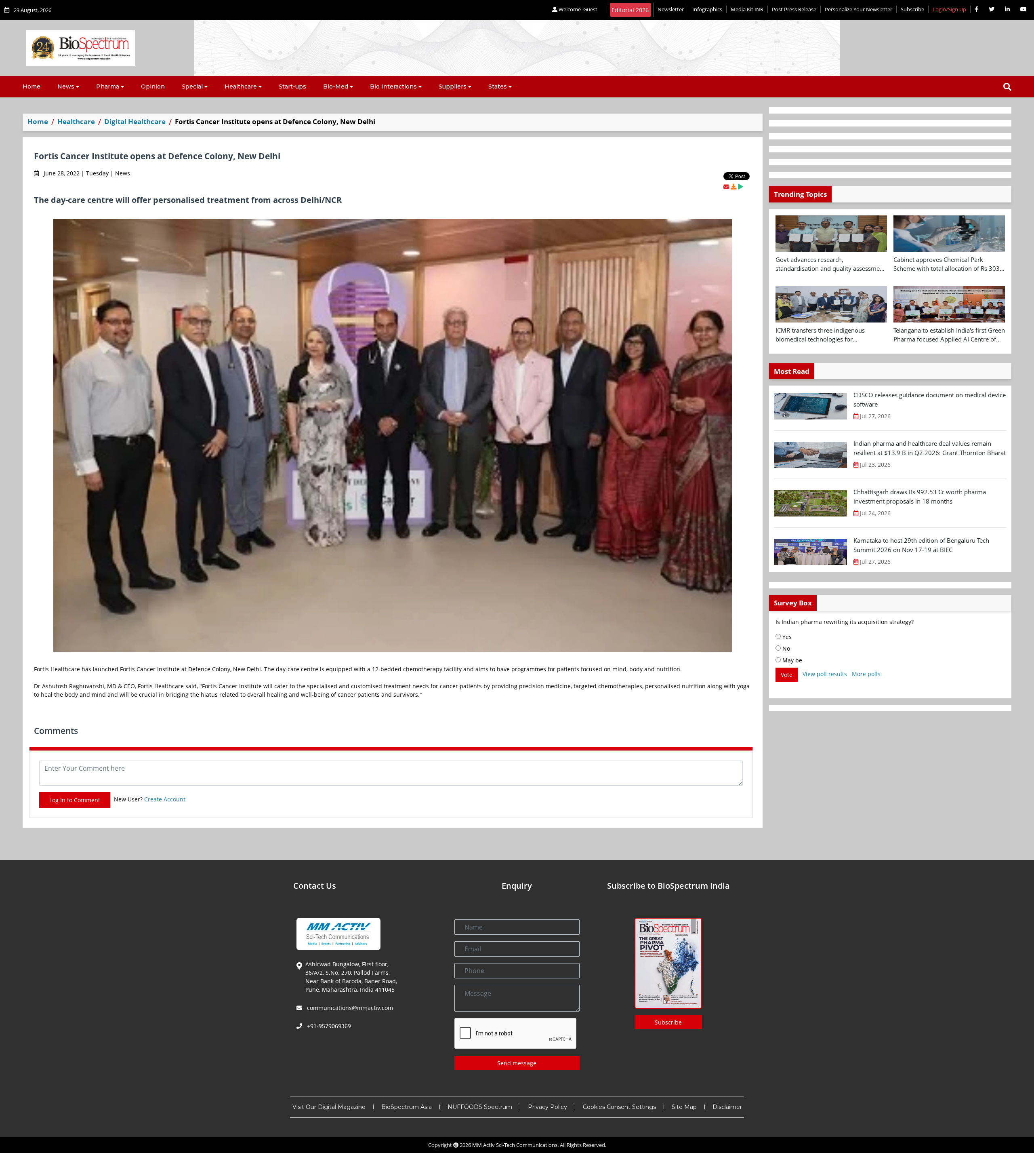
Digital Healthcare (135, 121)
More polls (866, 674)
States (497, 86)
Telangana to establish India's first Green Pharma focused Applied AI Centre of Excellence (949, 335)
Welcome (577, 9)
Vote (786, 675)
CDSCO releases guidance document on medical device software (929, 399)
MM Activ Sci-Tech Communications (514, 1145)
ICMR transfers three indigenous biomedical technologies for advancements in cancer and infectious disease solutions (829, 335)
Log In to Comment (74, 800)
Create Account (164, 799)
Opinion (153, 86)
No (785, 648)
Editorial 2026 (630, 10)
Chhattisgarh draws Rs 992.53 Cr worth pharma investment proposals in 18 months (919, 496)
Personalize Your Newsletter (858, 9)
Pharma (107, 86)
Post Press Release (794, 9)
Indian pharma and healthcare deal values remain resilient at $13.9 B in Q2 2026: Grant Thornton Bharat (929, 448)
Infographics (707, 9)
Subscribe (912, 9)
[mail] (726, 186)
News (65, 86)
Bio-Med (335, 86)
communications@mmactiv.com (349, 1008)
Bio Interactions (393, 86)
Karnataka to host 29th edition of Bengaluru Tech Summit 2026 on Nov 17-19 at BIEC (921, 545)
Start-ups (292, 86)
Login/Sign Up (949, 9)
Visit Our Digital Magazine (329, 1107)
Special (192, 86)
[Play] (740, 186)
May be (791, 660)
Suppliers (453, 86)
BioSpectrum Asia (406, 1107)
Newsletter (671, 9)
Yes (786, 637)
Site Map (684, 1107)
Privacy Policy (547, 1107)
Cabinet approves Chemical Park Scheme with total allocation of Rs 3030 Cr (948, 264)
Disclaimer (727, 1107)
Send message (516, 1063)
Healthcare (241, 86)
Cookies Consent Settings (619, 1107)
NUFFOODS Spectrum (480, 1107)
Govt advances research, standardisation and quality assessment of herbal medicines (830, 264)
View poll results (825, 674)
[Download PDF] (733, 186)
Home (31, 86)
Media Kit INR (747, 9)
